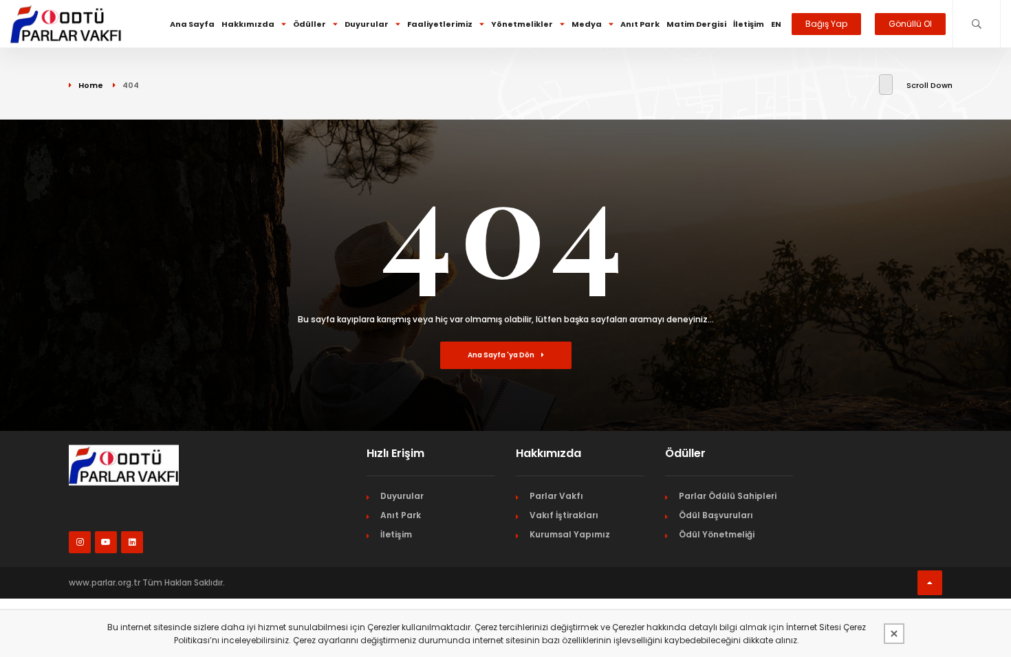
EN (776, 24)
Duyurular (367, 24)
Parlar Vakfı (556, 496)
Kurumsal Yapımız (570, 534)
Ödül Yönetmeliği (716, 534)
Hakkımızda (247, 24)
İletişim (748, 24)
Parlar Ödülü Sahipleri (727, 496)
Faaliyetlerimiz (439, 24)
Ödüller (309, 24)
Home (90, 85)
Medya (587, 24)
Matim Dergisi (696, 24)
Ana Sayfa (192, 24)
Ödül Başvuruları (716, 515)
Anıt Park (640, 24)
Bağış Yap (826, 24)
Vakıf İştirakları (564, 515)
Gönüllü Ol (910, 24)
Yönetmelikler (522, 24)
